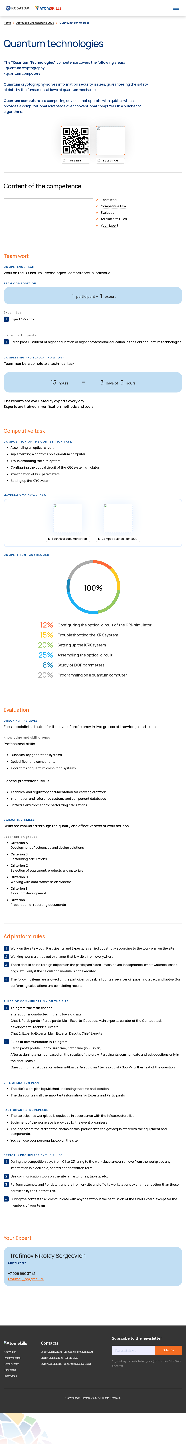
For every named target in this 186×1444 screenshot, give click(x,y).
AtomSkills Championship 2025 (35, 22)
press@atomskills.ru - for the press (59, 1357)
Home (7, 22)
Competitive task (113, 206)
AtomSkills (10, 1351)
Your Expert (109, 225)
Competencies (11, 1363)
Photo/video (10, 1375)
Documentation (12, 1357)
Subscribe (168, 1350)
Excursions (10, 1369)
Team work (109, 200)
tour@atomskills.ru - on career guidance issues (66, 1363)
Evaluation (108, 212)
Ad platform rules (114, 219)
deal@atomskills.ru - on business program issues (67, 1351)
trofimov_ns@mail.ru (26, 1279)
